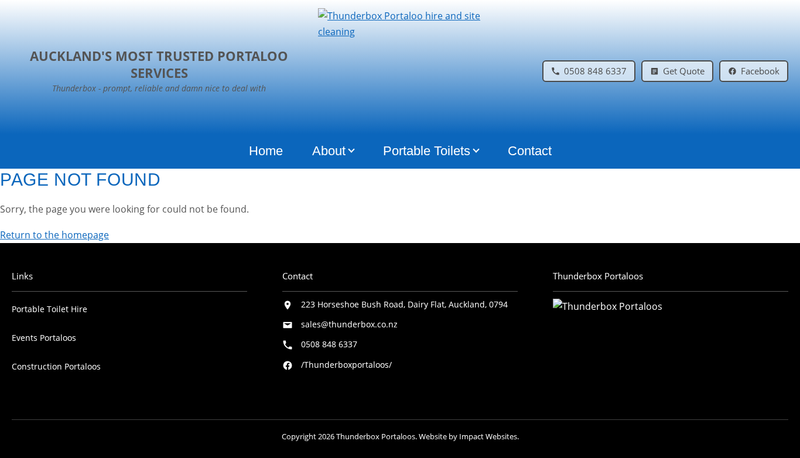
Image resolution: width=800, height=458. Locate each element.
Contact (530, 150)
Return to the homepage (54, 234)
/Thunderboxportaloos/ (346, 364)
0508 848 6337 (329, 344)
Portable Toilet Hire (49, 309)
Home (266, 150)
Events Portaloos (44, 337)
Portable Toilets (426, 150)
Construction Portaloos (56, 366)
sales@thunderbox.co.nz (349, 324)
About (329, 150)
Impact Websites (488, 436)
